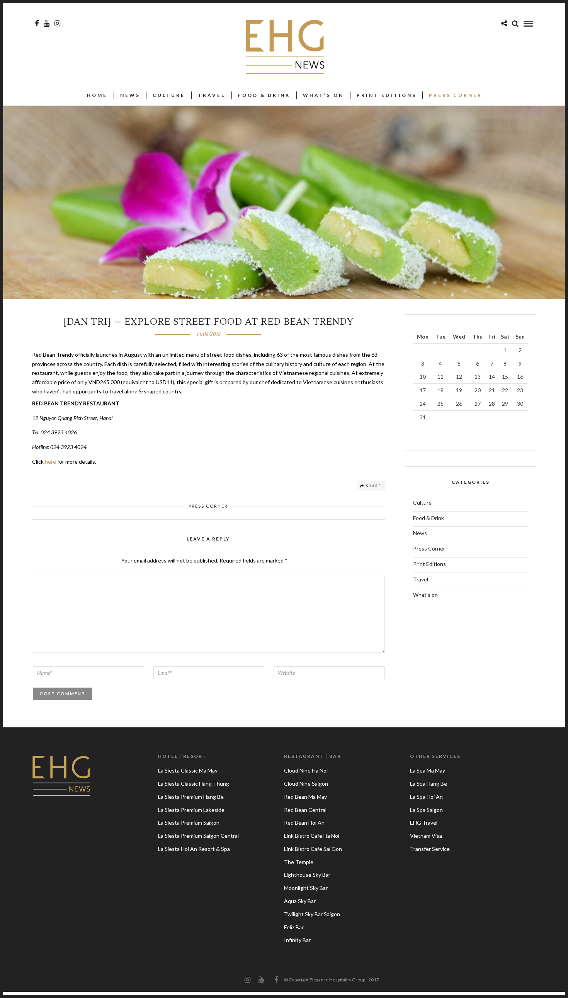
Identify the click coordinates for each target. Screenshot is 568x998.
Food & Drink (264, 95)
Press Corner (455, 95)
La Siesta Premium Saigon (188, 822)
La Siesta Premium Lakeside (191, 810)
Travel (211, 95)
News (130, 95)
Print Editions (387, 95)
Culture (169, 95)
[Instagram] (57, 23)
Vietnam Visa (426, 835)
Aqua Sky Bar (300, 901)
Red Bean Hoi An (304, 822)
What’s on (323, 95)
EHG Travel (423, 822)
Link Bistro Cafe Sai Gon (313, 849)
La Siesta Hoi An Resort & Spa (194, 849)
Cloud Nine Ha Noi (306, 770)
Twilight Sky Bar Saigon (312, 914)
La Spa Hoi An (426, 796)
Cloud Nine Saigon (306, 783)
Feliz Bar (294, 927)
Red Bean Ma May (305, 796)
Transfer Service (430, 849)
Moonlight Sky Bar (306, 887)
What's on (425, 594)
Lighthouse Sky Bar (307, 874)
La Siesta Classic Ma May (188, 770)
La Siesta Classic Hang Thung (193, 783)
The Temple (298, 862)
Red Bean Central (305, 810)
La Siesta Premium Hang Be (191, 796)
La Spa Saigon (426, 810)
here (50, 461)
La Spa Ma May (427, 770)
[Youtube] (46, 23)
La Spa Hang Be (428, 783)
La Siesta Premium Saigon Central (198, 835)
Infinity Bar (297, 940)
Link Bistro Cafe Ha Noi (311, 835)
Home (97, 95)
